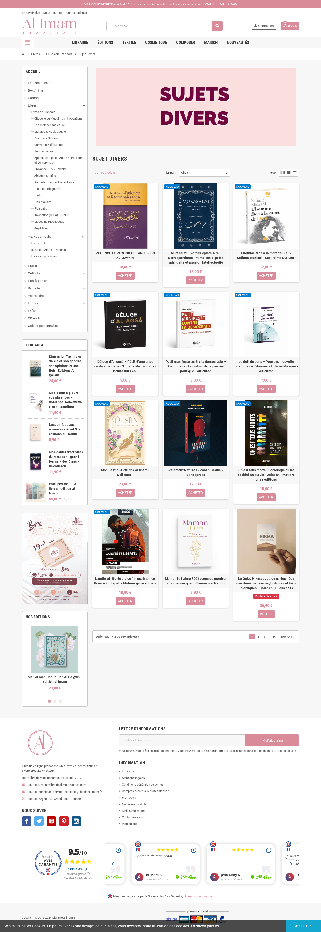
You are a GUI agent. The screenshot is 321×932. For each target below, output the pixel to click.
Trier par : (169, 172)
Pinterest (64, 821)
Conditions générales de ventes (143, 784)
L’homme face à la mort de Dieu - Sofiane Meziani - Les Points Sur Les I (266, 255)
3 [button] (60, 701)
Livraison (128, 771)
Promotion (129, 797)
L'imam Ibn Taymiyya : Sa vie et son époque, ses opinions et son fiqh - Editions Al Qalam (66, 366)
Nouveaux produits (134, 804)
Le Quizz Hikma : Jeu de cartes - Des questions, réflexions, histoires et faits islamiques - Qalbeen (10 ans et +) (266, 583)
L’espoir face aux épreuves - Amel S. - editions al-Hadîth (64, 429)
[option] (55, 660)
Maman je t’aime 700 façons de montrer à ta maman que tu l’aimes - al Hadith (196, 581)
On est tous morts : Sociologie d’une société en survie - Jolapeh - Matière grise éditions (266, 474)
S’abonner (274, 740)
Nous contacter (53, 13)
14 (274, 636)
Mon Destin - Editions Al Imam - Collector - (125, 472)
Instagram (76, 821)
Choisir (185, 172)
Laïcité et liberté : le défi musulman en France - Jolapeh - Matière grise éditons (125, 581)
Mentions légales (133, 778)
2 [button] (54, 701)
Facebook (26, 821)
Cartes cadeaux (76, 13)
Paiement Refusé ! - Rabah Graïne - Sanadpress (195, 472)
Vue (273, 172)
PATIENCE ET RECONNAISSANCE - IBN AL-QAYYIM (125, 255)
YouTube (51, 821)
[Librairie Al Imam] (50, 25)
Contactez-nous (132, 817)
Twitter (39, 821)
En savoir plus (31, 13)
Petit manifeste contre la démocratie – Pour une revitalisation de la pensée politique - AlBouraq (196, 366)
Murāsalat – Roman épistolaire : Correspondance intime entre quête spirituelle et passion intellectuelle (195, 257)
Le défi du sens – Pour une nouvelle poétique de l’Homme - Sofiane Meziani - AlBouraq (266, 366)
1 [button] (49, 701)
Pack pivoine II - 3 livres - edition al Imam (62, 488)
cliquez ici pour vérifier (198, 896)
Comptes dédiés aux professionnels (146, 791)
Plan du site (129, 824)
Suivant (287, 636)
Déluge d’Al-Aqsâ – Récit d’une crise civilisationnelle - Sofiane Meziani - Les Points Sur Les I (125, 366)
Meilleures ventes (133, 810)
